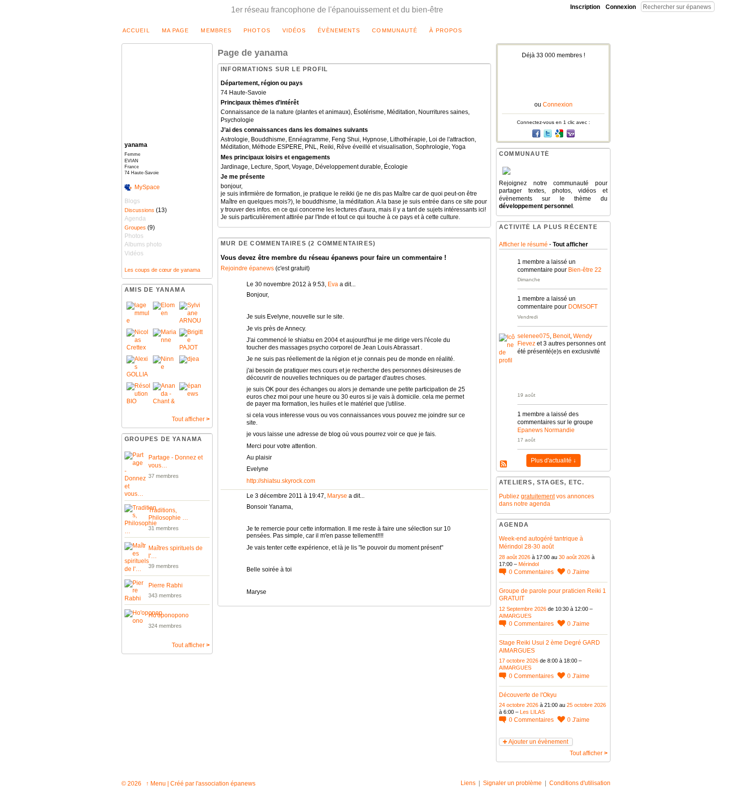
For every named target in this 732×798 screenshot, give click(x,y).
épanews (243, 783)
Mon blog (503, 464)
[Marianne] (165, 340)
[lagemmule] (138, 314)
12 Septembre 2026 (522, 609)
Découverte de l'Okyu (528, 694)
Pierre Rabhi (165, 585)
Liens (468, 783)
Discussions (139, 210)
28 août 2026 (514, 557)
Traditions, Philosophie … (168, 514)
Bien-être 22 (585, 269)
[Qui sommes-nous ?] (553, 171)
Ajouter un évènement (538, 741)
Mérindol (528, 564)
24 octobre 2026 (518, 705)
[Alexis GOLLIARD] (138, 367)
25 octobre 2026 (586, 705)
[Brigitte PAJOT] (191, 340)
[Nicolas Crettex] (138, 340)
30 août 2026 (574, 557)
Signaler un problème (512, 783)
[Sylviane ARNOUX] (191, 314)
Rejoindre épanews (247, 268)
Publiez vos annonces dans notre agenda (546, 500)
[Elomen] (165, 314)
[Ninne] (165, 367)
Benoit (561, 336)
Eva (333, 284)
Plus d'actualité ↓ (553, 460)
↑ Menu (156, 783)
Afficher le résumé (523, 244)
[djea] (191, 367)
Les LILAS (532, 712)
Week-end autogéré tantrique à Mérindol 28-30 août (541, 542)
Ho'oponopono (168, 615)
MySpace (147, 187)
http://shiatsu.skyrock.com (280, 480)
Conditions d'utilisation (579, 783)
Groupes (135, 227)
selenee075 (533, 336)
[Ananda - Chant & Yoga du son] (165, 394)
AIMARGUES (515, 616)
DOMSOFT (583, 306)
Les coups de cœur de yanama (162, 270)
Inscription (585, 6)
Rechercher (723, 6)
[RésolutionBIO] (138, 394)
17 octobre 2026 (518, 661)
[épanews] (191, 394)
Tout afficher (191, 419)
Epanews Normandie (546, 430)
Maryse (337, 495)
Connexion (621, 6)
